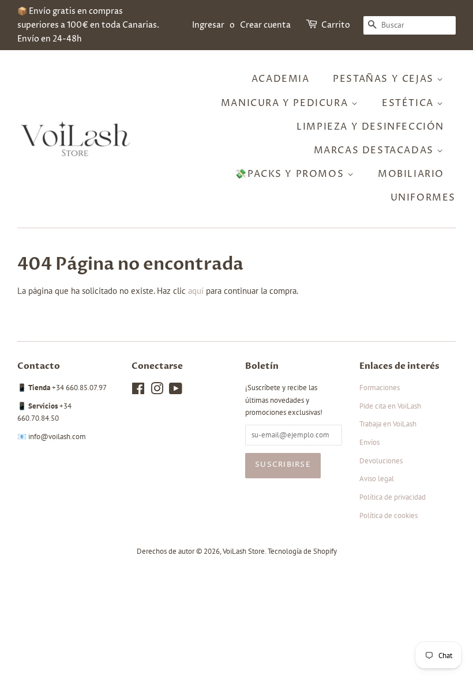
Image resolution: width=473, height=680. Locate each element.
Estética (409, 103)
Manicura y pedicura (286, 103)
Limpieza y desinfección (370, 126)
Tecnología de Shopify (302, 551)
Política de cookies (388, 515)
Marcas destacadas (375, 150)
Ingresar (208, 25)
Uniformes (423, 197)
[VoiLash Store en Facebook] (138, 391)
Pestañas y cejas (385, 79)
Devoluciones (381, 461)
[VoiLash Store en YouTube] (175, 391)
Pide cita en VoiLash (390, 406)
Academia (280, 79)
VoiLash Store (244, 551)
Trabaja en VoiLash (387, 424)
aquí (196, 290)
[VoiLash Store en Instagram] (157, 391)
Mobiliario (411, 174)
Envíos (369, 442)
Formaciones (379, 387)
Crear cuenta (265, 25)
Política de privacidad (392, 497)
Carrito (335, 25)
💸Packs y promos (291, 174)
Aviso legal (376, 478)
